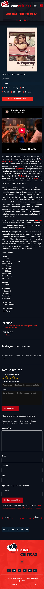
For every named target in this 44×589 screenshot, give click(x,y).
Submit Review (10, 409)
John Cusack (8, 326)
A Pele (36, 178)
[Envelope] (30, 570)
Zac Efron (13, 327)
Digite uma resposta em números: (15, 486)
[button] (35, 6)
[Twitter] (14, 570)
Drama (26, 20)
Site (3, 476)
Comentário (7, 428)
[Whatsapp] (35, 570)
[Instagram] (19, 570)
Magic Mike (20, 169)
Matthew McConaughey (22, 326)
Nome (4, 456)
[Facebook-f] (9, 570)
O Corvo (22, 176)
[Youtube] (25, 570)
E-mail (5, 466)
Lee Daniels (7, 335)
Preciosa (38, 220)
